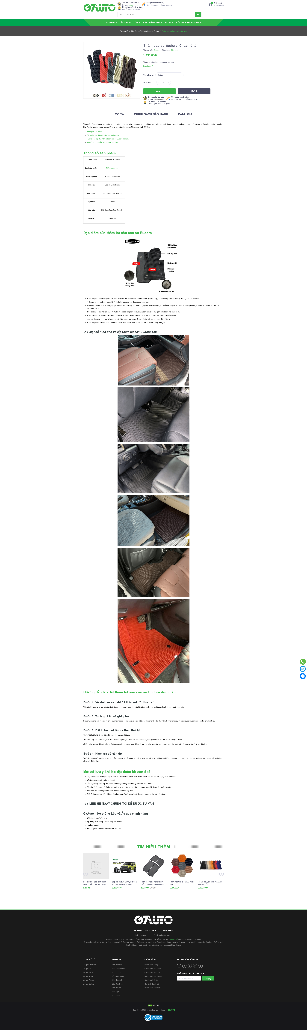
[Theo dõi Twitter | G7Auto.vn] (184, 966)
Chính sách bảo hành (153, 968)
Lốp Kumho (116, 972)
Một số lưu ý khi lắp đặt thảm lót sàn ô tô (102, 142)
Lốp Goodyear (117, 984)
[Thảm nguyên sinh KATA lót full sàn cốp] (211, 866)
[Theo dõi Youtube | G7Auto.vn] (200, 966)
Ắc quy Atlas (88, 976)
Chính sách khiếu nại (152, 988)
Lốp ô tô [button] (116, 959)
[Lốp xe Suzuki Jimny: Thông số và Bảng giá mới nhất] (125, 866)
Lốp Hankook (117, 980)
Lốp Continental (118, 976)
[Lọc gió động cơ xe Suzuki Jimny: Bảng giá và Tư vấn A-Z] (96, 866)
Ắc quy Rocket (88, 980)
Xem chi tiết (173, 939)
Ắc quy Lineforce (89, 964)
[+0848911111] (303, 662)
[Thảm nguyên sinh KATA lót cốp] (182, 866)
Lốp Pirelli (116, 995)
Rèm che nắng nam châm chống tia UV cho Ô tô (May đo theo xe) (153, 882)
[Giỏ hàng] (211, 4)
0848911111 (133, 5)
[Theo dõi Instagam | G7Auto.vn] (195, 966)
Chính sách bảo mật (152, 972)
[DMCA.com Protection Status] (153, 1005)
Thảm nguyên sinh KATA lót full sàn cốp (210, 882)
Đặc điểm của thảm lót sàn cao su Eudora (103, 135)
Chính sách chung (151, 964)
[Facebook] (303, 676)
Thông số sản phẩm (94, 131)
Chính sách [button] (150, 959)
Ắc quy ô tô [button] (89, 959)
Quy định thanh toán (152, 984)
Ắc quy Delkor (88, 984)
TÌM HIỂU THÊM (153, 846)
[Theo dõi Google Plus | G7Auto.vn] (190, 966)
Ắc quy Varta (88, 972)
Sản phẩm (219, 4)
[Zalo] (303, 669)
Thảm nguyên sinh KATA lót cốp (182, 882)
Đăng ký (208, 978)
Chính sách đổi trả (151, 980)
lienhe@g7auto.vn (165, 935)
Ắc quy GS (87, 968)
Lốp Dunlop (116, 988)
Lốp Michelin (117, 964)
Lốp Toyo (115, 991)
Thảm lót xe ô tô (112, 168)
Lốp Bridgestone (118, 968)
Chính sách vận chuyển (153, 976)
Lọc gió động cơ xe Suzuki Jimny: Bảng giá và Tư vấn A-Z (94, 882)
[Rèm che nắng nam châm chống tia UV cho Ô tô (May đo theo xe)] (153, 866)
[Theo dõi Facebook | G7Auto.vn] (179, 966)
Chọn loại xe (148, 75)
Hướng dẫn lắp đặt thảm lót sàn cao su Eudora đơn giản (108, 139)
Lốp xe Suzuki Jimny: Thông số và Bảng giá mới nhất (124, 882)
